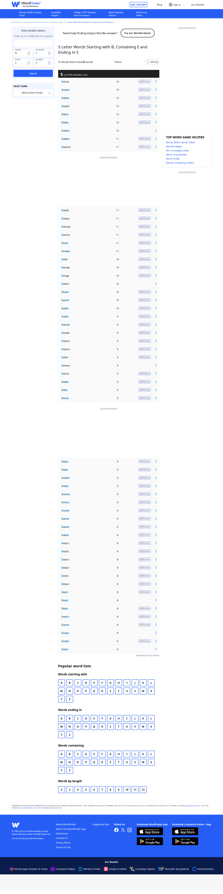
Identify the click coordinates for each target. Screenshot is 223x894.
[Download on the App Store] (150, 831)
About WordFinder (66, 824)
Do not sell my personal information (28, 838)
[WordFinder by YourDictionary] (26, 4)
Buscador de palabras (177, 868)
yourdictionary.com (192, 806)
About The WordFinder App (71, 828)
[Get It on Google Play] (150, 841)
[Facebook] (116, 830)
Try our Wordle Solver (137, 33)
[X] (123, 830)
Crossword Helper (65, 868)
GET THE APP (138, 4)
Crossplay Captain (145, 868)
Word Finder (16, 22)
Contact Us (62, 838)
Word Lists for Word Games (35, 22)
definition (144, 81)
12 (143, 789)
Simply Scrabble (118, 868)
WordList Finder (92, 868)
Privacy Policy (63, 842)
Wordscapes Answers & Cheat (31, 868)
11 (135, 789)
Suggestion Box (100, 824)
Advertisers (62, 833)
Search (33, 73)
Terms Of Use (63, 847)
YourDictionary (206, 868)
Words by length (56, 22)
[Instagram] (129, 830)
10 (126, 789)
